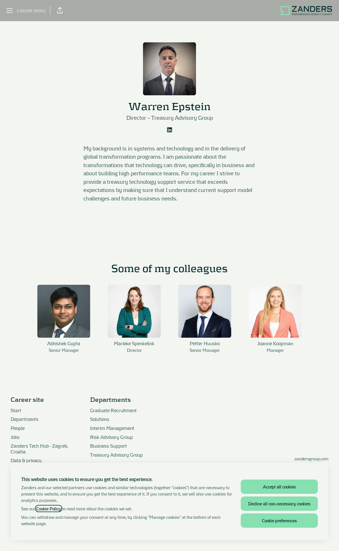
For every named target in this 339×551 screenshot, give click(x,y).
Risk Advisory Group (111, 437)
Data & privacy (26, 460)
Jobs (15, 437)
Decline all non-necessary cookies (279, 503)
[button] (59, 10)
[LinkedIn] (169, 130)
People (18, 428)
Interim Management (112, 428)
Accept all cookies (279, 486)
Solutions (99, 419)
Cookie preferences (279, 520)
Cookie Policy (48, 508)
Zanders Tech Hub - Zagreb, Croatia (39, 448)
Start (16, 410)
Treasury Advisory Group (182, 117)
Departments (24, 419)
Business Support (108, 446)
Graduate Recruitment (113, 410)
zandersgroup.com (311, 458)
